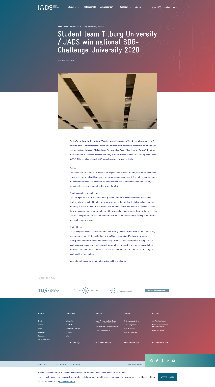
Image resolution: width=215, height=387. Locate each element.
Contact (167, 7)
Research (124, 7)
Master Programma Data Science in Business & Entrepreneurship (107, 322)
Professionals (89, 7)
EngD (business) (129, 328)
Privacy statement (67, 381)
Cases (138, 7)
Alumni (68, 336)
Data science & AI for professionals (106, 326)
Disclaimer (41, 336)
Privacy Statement (44, 340)
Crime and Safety (158, 330)
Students (72, 7)
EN (174, 7)
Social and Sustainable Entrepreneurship (160, 325)
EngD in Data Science (102, 330)
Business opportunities (131, 321)
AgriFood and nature (159, 321)
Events (40, 321)
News (66, 27)
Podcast (40, 325)
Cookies (55, 364)
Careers (69, 332)
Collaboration (107, 7)
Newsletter (41, 332)
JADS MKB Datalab (130, 332)
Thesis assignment (130, 325)
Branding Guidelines (73, 328)
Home (60, 27)
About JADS (157, 7)
